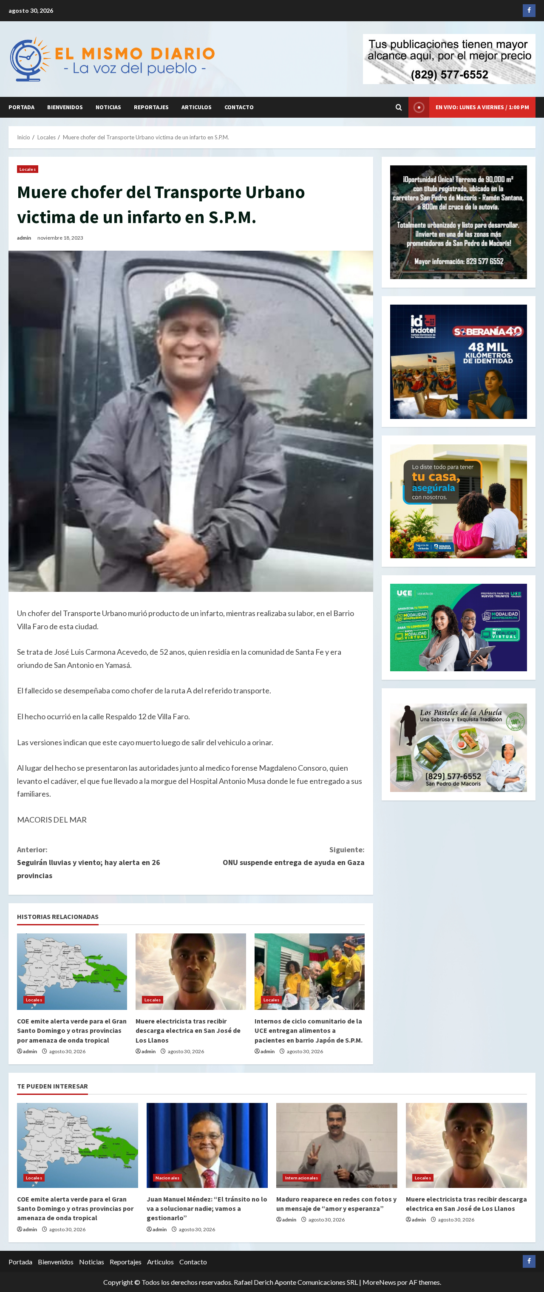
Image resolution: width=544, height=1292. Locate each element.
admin (24, 238)
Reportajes (151, 107)
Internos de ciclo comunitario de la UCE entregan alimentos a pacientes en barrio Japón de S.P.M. (309, 1030)
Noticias (108, 107)
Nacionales (167, 1177)
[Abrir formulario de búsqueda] (399, 107)
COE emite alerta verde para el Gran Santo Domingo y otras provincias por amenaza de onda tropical (72, 1030)
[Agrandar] (516, 714)
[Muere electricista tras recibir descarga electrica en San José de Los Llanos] (191, 971)
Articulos (196, 107)
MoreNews (379, 1282)
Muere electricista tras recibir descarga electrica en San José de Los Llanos (188, 1030)
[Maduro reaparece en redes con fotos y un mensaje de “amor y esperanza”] (336, 1145)
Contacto (239, 107)
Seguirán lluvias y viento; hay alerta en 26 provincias (88, 862)
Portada (21, 107)
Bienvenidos (65, 107)
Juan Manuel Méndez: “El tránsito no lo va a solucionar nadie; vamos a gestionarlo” (207, 1208)
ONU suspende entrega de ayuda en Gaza (294, 856)
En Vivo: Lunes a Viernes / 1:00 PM (482, 107)
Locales (28, 169)
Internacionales (301, 1177)
